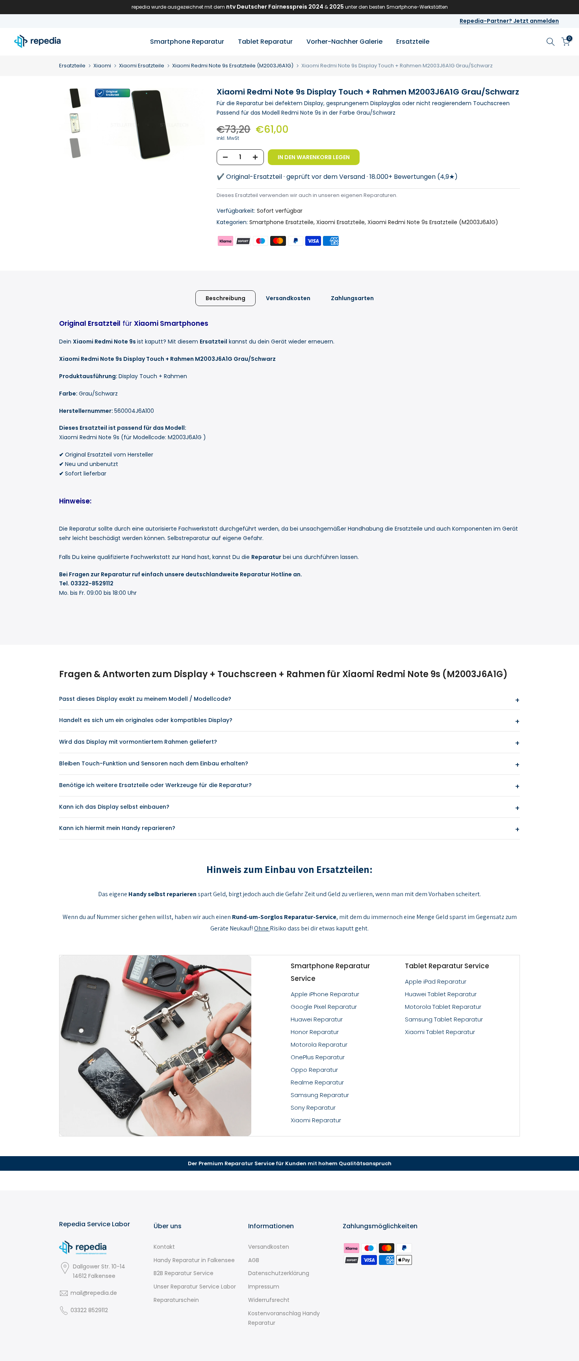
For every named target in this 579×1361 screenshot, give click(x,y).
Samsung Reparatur (320, 1095)
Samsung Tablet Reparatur (444, 1019)
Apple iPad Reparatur (435, 981)
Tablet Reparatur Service (447, 966)
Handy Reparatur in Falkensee (194, 1260)
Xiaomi (102, 65)
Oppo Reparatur (314, 1070)
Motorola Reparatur (319, 1044)
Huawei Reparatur (317, 1019)
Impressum (263, 1286)
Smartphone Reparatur (187, 41)
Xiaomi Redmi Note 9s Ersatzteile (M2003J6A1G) (232, 65)
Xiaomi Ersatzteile (141, 65)
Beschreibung (225, 298)
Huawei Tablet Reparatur (441, 994)
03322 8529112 (89, 1310)
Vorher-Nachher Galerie (344, 41)
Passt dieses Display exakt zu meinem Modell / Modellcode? (145, 699)
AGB (253, 1260)
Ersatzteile (412, 41)
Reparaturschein (176, 1300)
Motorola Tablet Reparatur (443, 1007)
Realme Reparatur (317, 1082)
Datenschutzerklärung (278, 1273)
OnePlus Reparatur (318, 1057)
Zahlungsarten (352, 298)
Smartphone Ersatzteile (281, 222)
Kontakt (164, 1247)
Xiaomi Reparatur (316, 1120)
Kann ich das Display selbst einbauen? (114, 807)
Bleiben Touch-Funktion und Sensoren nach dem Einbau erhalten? (153, 763)
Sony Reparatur (313, 1107)
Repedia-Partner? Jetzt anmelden (509, 21)
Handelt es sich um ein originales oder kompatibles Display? (145, 720)
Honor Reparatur (315, 1032)
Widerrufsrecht (269, 1300)
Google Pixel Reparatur (324, 1007)
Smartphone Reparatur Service (330, 972)
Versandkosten (288, 298)
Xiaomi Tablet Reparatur (440, 1032)
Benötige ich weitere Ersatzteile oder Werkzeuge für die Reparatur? (155, 785)
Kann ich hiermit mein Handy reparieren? (117, 828)
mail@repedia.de (94, 1293)
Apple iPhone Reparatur (325, 994)
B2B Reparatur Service (183, 1273)
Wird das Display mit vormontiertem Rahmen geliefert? (138, 742)
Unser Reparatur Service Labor (195, 1286)
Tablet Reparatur (265, 41)
